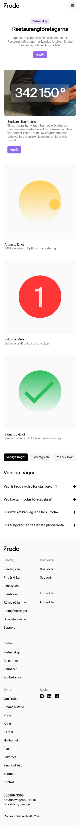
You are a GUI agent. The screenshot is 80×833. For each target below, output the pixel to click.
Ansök (40, 55)
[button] (14, 602)
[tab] (16, 457)
